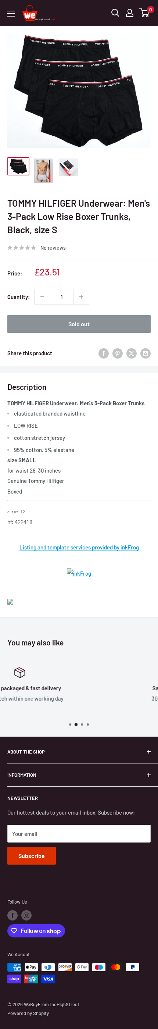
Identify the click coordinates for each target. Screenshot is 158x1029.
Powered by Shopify (28, 1013)
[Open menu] (11, 14)
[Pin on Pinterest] (117, 353)
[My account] (129, 13)
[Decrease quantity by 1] (42, 297)
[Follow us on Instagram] (26, 915)
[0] (144, 12)
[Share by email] (145, 353)
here (92, 711)
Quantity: (18, 296)
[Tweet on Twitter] (131, 353)
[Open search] (115, 13)
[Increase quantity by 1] (81, 297)
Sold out (79, 323)
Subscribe (31, 855)
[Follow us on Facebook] (12, 915)
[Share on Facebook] (103, 353)
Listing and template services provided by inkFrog (79, 547)
